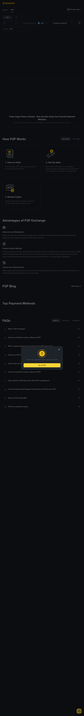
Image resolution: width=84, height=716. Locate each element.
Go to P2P (42, 365)
